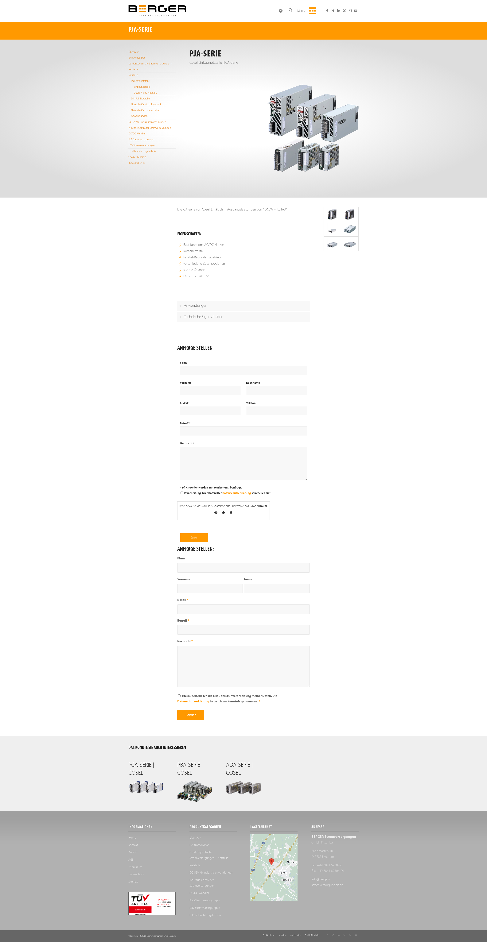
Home (132, 837)
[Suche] (290, 11)
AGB (131, 859)
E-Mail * (185, 403)
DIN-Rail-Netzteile (140, 98)
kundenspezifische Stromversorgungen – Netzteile (150, 66)
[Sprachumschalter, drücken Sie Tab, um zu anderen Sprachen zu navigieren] (280, 10)
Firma (183, 362)
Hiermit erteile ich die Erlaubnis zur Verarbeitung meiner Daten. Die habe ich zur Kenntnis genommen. (227, 699)
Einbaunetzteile (142, 87)
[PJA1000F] (332, 244)
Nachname (253, 383)
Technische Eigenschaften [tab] (203, 317)
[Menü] (312, 11)
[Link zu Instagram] (350, 11)
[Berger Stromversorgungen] (157, 11)
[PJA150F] (350, 214)
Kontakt (133, 845)
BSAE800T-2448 (136, 163)
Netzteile (133, 75)
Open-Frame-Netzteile (145, 92)
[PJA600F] (350, 229)
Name (248, 579)
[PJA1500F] (350, 244)
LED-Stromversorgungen (141, 145)
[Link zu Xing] (333, 11)
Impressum (135, 867)
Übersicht (133, 52)
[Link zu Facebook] (327, 11)
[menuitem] (290, 11)
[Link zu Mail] (356, 11)
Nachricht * (187, 443)
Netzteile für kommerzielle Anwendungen (145, 113)
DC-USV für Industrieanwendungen (147, 122)
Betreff (183, 620)
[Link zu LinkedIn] (338, 11)
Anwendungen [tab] (195, 306)
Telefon (251, 403)
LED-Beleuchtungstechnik (142, 151)
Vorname (186, 383)
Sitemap (133, 881)
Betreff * (185, 423)
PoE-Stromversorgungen (141, 139)
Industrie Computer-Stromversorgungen (149, 128)
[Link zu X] (344, 11)
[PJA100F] (332, 214)
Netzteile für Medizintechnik (146, 104)
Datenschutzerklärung (236, 493)
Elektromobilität (136, 57)
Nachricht (185, 641)
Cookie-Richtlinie (137, 157)
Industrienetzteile (140, 81)
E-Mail (182, 600)
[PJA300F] (332, 229)
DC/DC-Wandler (137, 133)
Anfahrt (133, 852)
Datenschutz (136, 874)
